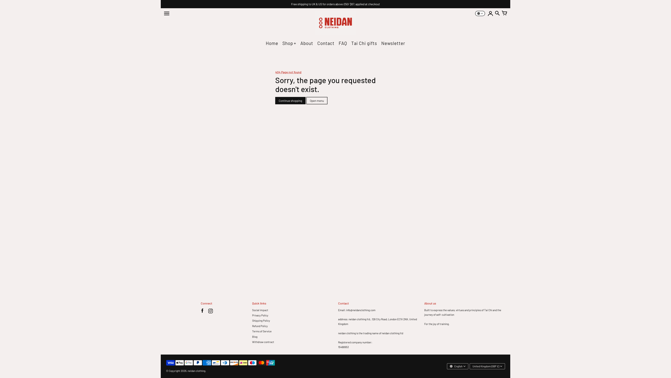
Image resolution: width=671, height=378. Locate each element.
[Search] (497, 13)
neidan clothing (196, 370)
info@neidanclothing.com (361, 310)
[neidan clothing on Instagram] (210, 312)
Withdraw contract (263, 342)
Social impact (260, 310)
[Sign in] (490, 13)
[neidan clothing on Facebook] (202, 312)
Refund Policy (260, 326)
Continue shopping (290, 100)
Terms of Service (262, 331)
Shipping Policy (261, 320)
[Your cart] (504, 13)
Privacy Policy (260, 315)
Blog (254, 336)
